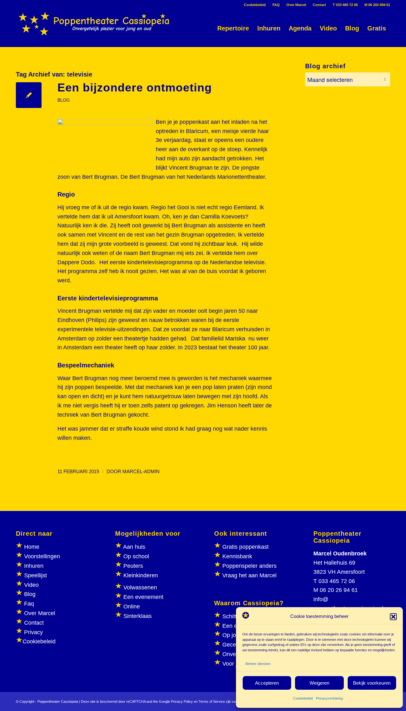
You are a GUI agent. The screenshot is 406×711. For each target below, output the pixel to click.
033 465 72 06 (336, 581)
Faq (29, 603)
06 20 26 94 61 (339, 590)
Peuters (133, 566)
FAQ (276, 5)
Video (31, 585)
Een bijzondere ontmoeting (134, 87)
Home (31, 547)
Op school (136, 556)
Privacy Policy (182, 701)
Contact (319, 5)
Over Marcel (296, 5)
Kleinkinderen (140, 575)
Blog (30, 594)
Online (131, 606)
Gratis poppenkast (245, 547)
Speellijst (35, 575)
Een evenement (143, 597)
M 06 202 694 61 (377, 5)
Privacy (33, 632)
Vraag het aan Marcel (249, 575)
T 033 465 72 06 (345, 5)
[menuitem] (255, 4)
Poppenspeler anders (249, 566)
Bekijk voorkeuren (371, 683)
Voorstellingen (42, 556)
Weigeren (319, 683)
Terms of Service (212, 701)
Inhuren (33, 566)
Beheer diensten (258, 664)
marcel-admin (141, 471)
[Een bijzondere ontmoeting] (29, 95)
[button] (393, 617)
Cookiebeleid (303, 698)
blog (63, 100)
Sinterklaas (137, 616)
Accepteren (267, 683)
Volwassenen (139, 587)
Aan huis (134, 547)
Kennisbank (237, 556)
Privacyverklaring (329, 698)
